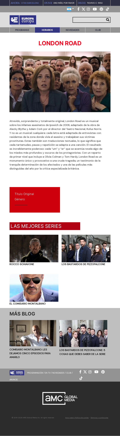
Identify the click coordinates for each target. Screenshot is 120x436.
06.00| (81, 3)
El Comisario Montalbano (28, 303)
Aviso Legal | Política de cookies (77, 418)
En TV (47, 372)
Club (98, 30)
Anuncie (14, 379)
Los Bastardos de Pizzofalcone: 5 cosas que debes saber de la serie (82, 352)
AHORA (15, 3)
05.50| (48, 3)
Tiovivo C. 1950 (95, 3)
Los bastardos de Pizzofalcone (83, 264)
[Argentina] (70, 9)
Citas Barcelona (30, 3)
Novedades (72, 30)
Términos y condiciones (99, 418)
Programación (35, 372)
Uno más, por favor (63, 3)
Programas (22, 30)
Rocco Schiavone (22, 264)
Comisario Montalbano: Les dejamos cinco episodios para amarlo (30, 353)
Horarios (47, 30)
